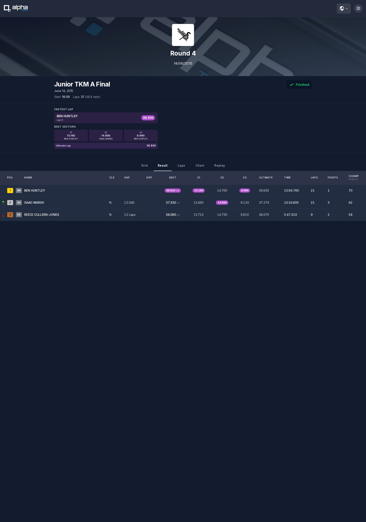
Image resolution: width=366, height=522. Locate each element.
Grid (144, 165)
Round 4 (183, 53)
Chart (199, 165)
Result (163, 165)
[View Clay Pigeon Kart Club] (183, 35)
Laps (181, 165)
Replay (219, 165)
